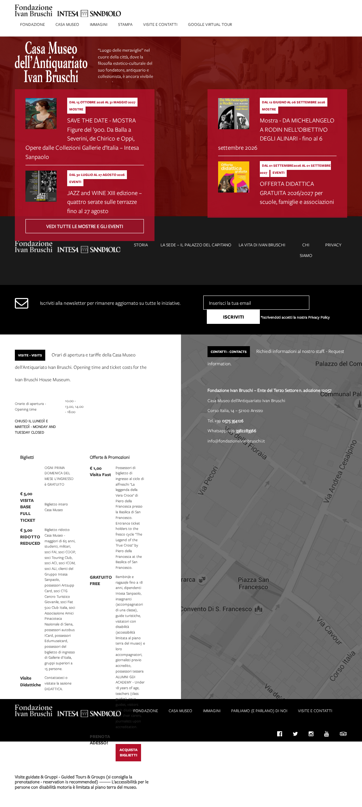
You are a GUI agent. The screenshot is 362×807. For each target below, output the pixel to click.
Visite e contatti (160, 24)
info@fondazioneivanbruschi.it (236, 440)
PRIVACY (333, 244)
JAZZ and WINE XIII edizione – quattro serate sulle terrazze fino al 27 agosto (104, 202)
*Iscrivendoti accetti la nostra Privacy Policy (295, 317)
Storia (141, 244)
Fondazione (32, 24)
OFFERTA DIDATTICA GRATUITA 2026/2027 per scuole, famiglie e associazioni (297, 192)
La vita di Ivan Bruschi (262, 244)
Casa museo (67, 24)
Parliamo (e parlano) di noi (259, 710)
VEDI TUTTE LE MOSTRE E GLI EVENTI (84, 226)
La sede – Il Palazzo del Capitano (195, 244)
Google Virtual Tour (210, 24)
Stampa (125, 24)
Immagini (98, 24)
